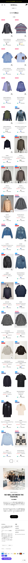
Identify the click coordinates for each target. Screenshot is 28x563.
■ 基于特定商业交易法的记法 (19, 530)
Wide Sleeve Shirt (21, 392)
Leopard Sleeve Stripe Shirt (20, 69)
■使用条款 (17, 532)
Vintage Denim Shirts (20, 274)
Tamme (7, 391)
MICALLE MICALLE (7, 39)
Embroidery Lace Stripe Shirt (7, 69)
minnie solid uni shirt (20, 157)
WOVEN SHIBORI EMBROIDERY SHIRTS (20, 363)
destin (20, 155)
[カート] (25, 5)
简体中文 (10, 545)
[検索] (4, 5)
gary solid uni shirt (21, 187)
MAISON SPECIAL (20, 214)
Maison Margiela (21, 391)
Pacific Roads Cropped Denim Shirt (7, 245)
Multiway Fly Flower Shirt (21, 332)
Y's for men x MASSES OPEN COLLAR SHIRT (7, 333)
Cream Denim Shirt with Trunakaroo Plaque (21, 422)
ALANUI (7, 243)
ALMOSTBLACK (7, 361)
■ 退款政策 (17, 528)
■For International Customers (20, 534)
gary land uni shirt (7, 187)
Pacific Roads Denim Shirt (21, 245)
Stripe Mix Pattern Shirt (7, 98)
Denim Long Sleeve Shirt (7, 452)
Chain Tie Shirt (20, 216)
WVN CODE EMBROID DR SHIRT (7, 362)
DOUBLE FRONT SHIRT (7, 392)
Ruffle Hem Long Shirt (20, 98)
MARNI (7, 155)
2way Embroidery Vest (20, 452)
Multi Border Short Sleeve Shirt (21, 40)
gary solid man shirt (7, 216)
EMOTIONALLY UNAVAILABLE (21, 126)
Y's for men (7, 420)
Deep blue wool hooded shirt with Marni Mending (7, 158)
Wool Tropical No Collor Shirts (21, 303)
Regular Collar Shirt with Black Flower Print (7, 422)
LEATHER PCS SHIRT (7, 274)
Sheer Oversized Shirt (7, 40)
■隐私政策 (17, 526)
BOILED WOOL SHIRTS (7, 303)
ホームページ (14, 516)
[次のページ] (17, 461)
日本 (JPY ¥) (4, 545)
